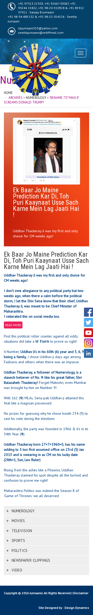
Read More (13, 325)
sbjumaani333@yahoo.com (38, 28)
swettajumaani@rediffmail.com (41, 32)
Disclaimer (80, 593)
